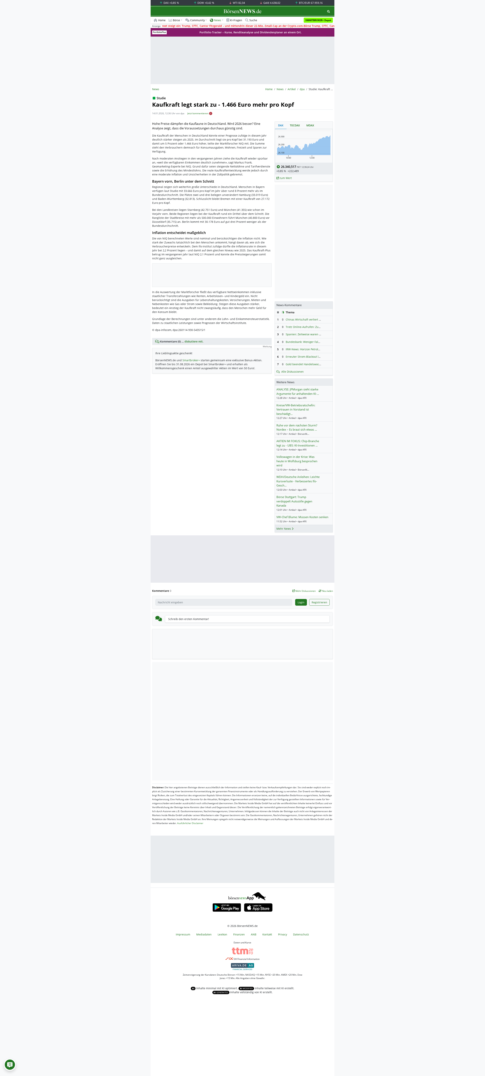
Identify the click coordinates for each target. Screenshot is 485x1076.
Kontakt (267, 934)
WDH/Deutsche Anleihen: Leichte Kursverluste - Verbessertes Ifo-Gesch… (298, 481)
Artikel (292, 89)
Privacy (282, 934)
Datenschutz (301, 934)
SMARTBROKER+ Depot (318, 20)
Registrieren (319, 602)
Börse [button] (176, 20)
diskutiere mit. (194, 341)
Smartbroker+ (191, 360)
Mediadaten (204, 934)
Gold (271, 3)
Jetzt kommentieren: (198, 113)
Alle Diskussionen (292, 371)
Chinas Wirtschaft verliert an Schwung (310, 319)
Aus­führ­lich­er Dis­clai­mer (190, 823)
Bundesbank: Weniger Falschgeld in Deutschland (317, 342)
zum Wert (285, 178)
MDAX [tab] (310, 125)
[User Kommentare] (10, 1065)
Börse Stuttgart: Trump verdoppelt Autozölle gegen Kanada (294, 501)
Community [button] (197, 20)
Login (301, 602)
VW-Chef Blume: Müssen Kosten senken (302, 517)
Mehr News (284, 528)
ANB (253, 934)
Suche (253, 20)
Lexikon (222, 934)
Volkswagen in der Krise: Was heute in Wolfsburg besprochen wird (296, 461)
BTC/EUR (310, 3)
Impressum (183, 934)
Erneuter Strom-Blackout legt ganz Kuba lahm (315, 356)
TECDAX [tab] (295, 125)
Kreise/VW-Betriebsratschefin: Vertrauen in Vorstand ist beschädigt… (295, 409)
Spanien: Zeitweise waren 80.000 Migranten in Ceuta (319, 334)
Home (162, 20)
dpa (302, 89)
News (280, 89)
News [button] (217, 20)
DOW (205, 3)
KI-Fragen (236, 20)
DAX (171, 3)
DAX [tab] (280, 125)
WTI (238, 3)
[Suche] (328, 11)
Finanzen (239, 934)
